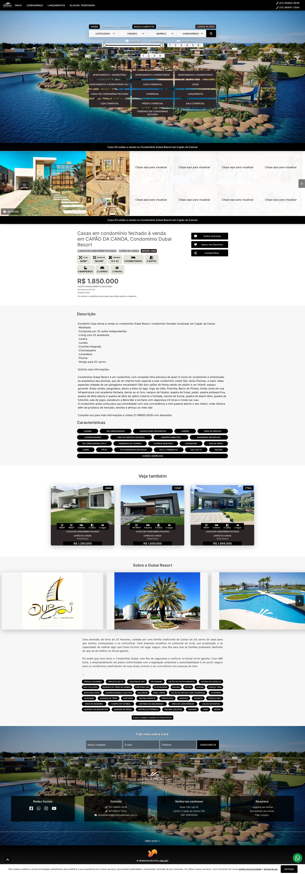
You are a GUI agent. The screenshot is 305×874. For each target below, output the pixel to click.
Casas (195, 84)
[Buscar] (211, 33)
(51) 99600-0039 (289, 3)
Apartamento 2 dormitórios (152, 74)
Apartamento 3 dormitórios (195, 74)
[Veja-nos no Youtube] (54, 808)
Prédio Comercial (152, 103)
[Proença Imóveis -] (152, 779)
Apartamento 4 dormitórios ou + (109, 84)
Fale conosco (262, 815)
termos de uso (271, 869)
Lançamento (195, 93)
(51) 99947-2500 (289, 7)
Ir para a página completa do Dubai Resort (152, 717)
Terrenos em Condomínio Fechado (152, 113)
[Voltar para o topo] (7, 859)
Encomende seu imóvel (262, 811)
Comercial (152, 93)
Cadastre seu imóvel (262, 807)
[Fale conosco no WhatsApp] (39, 808)
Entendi (289, 869)
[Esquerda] (3, 183)
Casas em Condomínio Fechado (109, 93)
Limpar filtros (206, 26)
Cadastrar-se (208, 744)
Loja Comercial (109, 103)
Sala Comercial (195, 103)
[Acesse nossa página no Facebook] (31, 808)
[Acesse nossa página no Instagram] (46, 808)
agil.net (164, 861)
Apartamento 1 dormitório (109, 74)
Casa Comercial (152, 84)
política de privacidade (250, 869)
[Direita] (301, 183)
